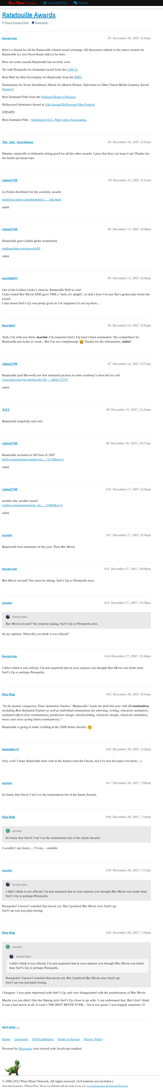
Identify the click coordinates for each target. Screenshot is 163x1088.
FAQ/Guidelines (42, 1039)
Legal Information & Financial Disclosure (107, 1086)
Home (6, 1039)
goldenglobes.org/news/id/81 (21, 248)
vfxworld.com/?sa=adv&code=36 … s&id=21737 (35, 379)
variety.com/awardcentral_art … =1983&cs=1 (32, 505)
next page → (11, 1027)
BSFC (78, 77)
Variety (8, 89)
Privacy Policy (93, 1039)
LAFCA (72, 69)
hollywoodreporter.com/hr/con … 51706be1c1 (33, 459)
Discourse (25, 1048)
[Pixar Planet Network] (22, 3)
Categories (21, 1039)
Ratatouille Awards (29, 15)
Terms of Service (69, 1039)
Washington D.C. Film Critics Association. (59, 119)
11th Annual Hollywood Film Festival (70, 104)
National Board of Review (58, 97)
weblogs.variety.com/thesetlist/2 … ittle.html (31, 199)
